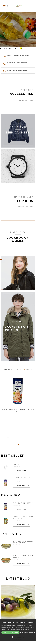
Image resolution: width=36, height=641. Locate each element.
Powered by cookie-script (18, 639)
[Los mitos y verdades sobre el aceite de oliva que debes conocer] (18, 602)
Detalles (26, 629)
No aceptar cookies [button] (28, 632)
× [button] (34, 621)
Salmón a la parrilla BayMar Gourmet (23, 556)
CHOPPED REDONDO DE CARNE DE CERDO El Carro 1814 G (23, 502)
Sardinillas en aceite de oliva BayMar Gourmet (23, 541)
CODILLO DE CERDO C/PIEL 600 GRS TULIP (23, 463)
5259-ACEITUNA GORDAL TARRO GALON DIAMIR (23, 517)
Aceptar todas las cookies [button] (10, 632)
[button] (18, 636)
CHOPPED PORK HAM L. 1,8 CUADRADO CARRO (21, 478)
